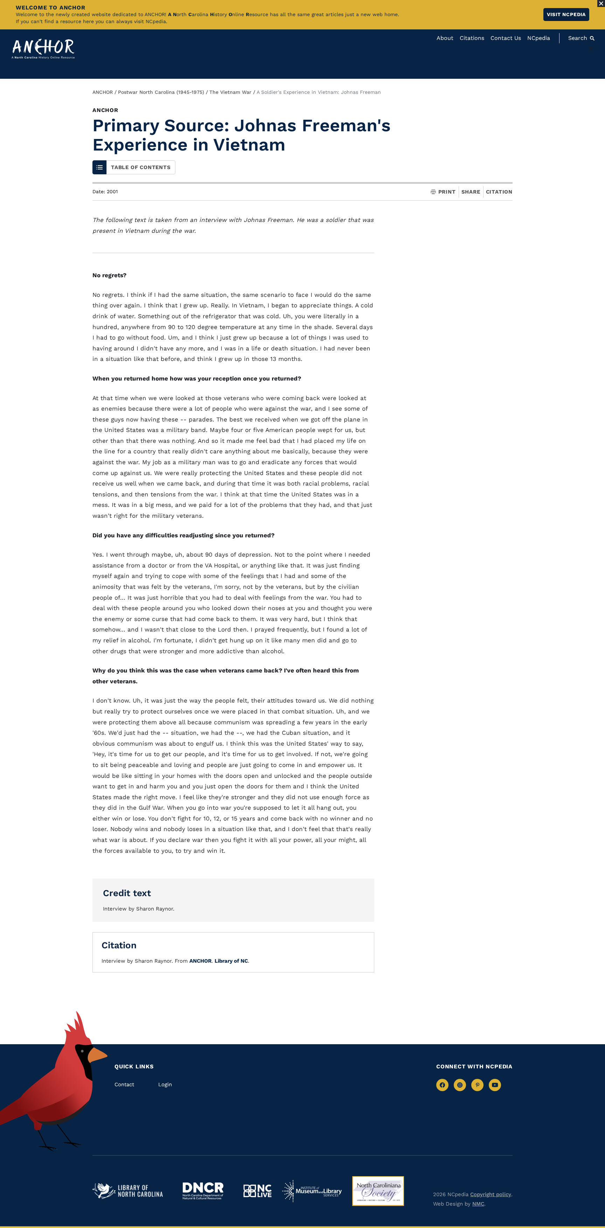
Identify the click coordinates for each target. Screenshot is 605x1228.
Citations (472, 38)
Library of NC (231, 961)
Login (165, 1084)
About (445, 38)
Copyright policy (490, 1194)
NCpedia (538, 38)
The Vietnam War (230, 92)
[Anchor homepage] (43, 49)
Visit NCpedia (566, 14)
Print (447, 192)
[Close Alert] (601, 3)
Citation (499, 192)
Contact (124, 1084)
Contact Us (506, 38)
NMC (478, 1204)
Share (470, 192)
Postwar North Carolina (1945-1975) (161, 92)
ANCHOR (102, 92)
